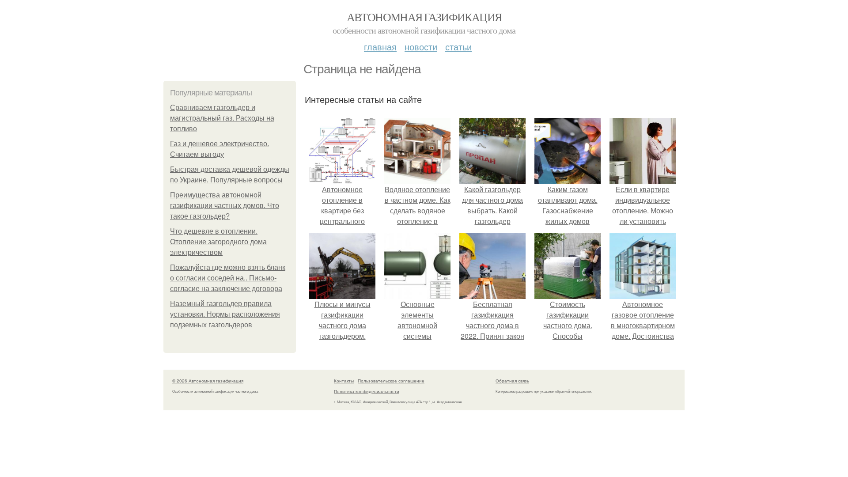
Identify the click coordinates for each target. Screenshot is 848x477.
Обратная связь (512, 381)
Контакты (344, 381)
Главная (380, 46)
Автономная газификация (424, 16)
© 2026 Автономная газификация (207, 381)
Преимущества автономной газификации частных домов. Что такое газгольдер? (224, 205)
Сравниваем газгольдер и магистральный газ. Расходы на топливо (222, 118)
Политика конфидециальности (366, 391)
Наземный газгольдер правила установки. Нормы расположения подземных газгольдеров (225, 314)
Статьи (458, 46)
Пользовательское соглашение (391, 381)
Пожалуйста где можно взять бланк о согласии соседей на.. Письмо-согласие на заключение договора (227, 278)
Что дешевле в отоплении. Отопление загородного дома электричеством (218, 241)
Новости (421, 46)
